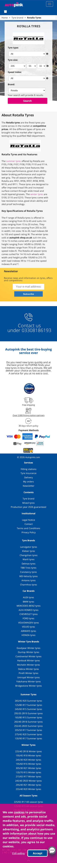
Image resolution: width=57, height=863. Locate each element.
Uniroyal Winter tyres (28, 677)
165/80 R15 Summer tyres (28, 717)
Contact (29, 523)
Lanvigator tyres (28, 546)
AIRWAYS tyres (28, 630)
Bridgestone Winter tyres (28, 685)
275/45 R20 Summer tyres (28, 734)
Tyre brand (28, 498)
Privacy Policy (29, 532)
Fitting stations (28, 469)
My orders (28, 481)
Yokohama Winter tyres (28, 681)
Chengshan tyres (29, 555)
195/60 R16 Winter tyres (28, 763)
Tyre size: (13, 60)
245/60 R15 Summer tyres (28, 709)
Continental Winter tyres (28, 656)
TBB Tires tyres (28, 567)
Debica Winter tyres (28, 668)
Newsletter (28, 485)
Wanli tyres (29, 559)
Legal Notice (28, 519)
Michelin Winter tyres (28, 664)
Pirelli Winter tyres (28, 673)
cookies (19, 812)
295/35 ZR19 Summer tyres (28, 713)
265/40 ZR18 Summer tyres (28, 721)
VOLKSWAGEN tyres (28, 622)
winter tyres (36, 194)
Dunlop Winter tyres (28, 652)
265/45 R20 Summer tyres (28, 700)
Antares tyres (29, 580)
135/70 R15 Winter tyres (28, 772)
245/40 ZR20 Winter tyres (28, 780)
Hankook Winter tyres (28, 660)
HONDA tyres (28, 635)
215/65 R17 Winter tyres (28, 776)
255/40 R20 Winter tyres (28, 789)
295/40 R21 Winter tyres (28, 784)
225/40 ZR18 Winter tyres (28, 751)
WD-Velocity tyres (28, 576)
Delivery (28, 477)
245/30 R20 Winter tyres (28, 759)
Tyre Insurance (28, 473)
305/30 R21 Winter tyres (28, 768)
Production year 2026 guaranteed (28, 506)
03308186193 (35, 330)
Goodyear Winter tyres (28, 648)
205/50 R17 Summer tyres (28, 730)
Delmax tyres (28, 563)
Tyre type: (13, 47)
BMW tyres (28, 601)
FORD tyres (28, 618)
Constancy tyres (28, 571)
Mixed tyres (28, 502)
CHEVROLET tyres (28, 614)
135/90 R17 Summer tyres (28, 738)
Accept (37, 853)
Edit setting (18, 853)
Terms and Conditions (28, 528)
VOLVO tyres (28, 626)
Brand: (11, 84)
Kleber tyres (28, 550)
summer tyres (13, 161)
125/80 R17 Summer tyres (28, 704)
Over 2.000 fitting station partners (28, 415)
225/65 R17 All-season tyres (28, 801)
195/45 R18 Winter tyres (28, 755)
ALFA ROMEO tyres (28, 609)
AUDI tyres (28, 597)
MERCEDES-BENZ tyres (29, 605)
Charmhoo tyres (28, 584)
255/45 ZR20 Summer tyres (28, 725)
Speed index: (15, 72)
